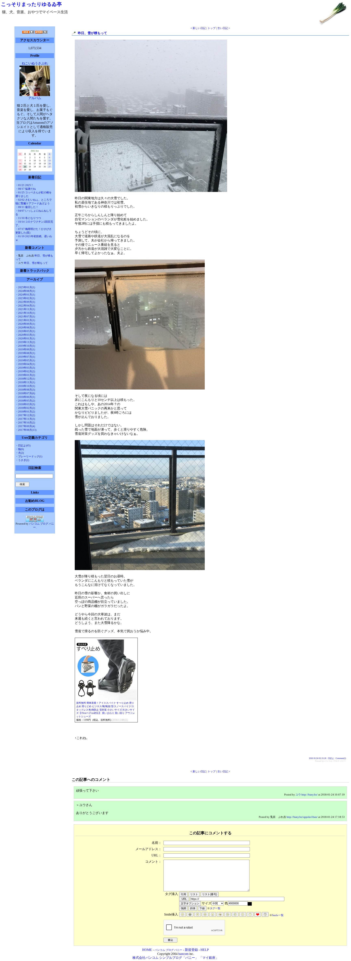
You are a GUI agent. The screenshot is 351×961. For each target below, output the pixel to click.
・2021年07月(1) (25, 316)
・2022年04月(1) (25, 305)
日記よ (331, 758)
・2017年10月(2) (25, 422)
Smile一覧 (278, 915)
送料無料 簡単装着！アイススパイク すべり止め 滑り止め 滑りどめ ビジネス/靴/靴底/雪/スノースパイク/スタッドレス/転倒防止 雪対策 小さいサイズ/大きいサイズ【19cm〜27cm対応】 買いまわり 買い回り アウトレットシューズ (105, 709)
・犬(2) (19, 452)
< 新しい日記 (198, 28)
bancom (183, 954)
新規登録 (191, 949)
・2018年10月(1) (25, 385)
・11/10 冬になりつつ (28, 218)
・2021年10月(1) (25, 312)
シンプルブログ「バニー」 (178, 957)
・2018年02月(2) (25, 407)
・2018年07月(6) (25, 393)
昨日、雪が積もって (36, 262)
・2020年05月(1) (25, 331)
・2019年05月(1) (25, 360)
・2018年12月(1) (25, 378)
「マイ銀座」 (209, 957)
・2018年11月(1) (25, 382)
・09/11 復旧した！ (26, 207)
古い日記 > (223, 28)
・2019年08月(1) (25, 353)
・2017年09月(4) (25, 426)
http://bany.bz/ (309, 794)
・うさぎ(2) (22, 460)
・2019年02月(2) (25, 371)
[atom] (41, 32)
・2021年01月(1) (25, 320)
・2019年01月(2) (25, 375)
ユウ (298, 794)
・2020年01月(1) (25, 338)
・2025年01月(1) (25, 287)
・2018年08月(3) (25, 389)
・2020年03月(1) (25, 334)
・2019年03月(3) (25, 367)
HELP (204, 949)
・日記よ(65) (22, 445)
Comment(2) (341, 758)
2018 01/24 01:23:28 (317, 758)
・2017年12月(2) (25, 415)
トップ (212, 28)
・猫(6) (19, 449)
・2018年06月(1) (25, 396)
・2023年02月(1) (25, 298)
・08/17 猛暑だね (25, 188)
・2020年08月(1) (25, 327)
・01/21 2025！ (24, 185)
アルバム (34, 98)
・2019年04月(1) (25, 364)
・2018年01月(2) (25, 411)
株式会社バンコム (145, 957)
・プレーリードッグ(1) (28, 456)
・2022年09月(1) (25, 301)
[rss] (28, 32)
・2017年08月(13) (25, 429)
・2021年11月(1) (25, 309)
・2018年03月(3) (25, 404)
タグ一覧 (215, 908)
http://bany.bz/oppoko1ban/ (302, 816)
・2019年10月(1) (25, 345)
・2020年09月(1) (25, 323)
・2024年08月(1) (25, 290)
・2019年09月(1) (25, 349)
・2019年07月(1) (25, 356)
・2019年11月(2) (25, 342)
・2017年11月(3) (25, 418)
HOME (147, 949)
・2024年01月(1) (25, 294)
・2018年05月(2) (25, 400)
